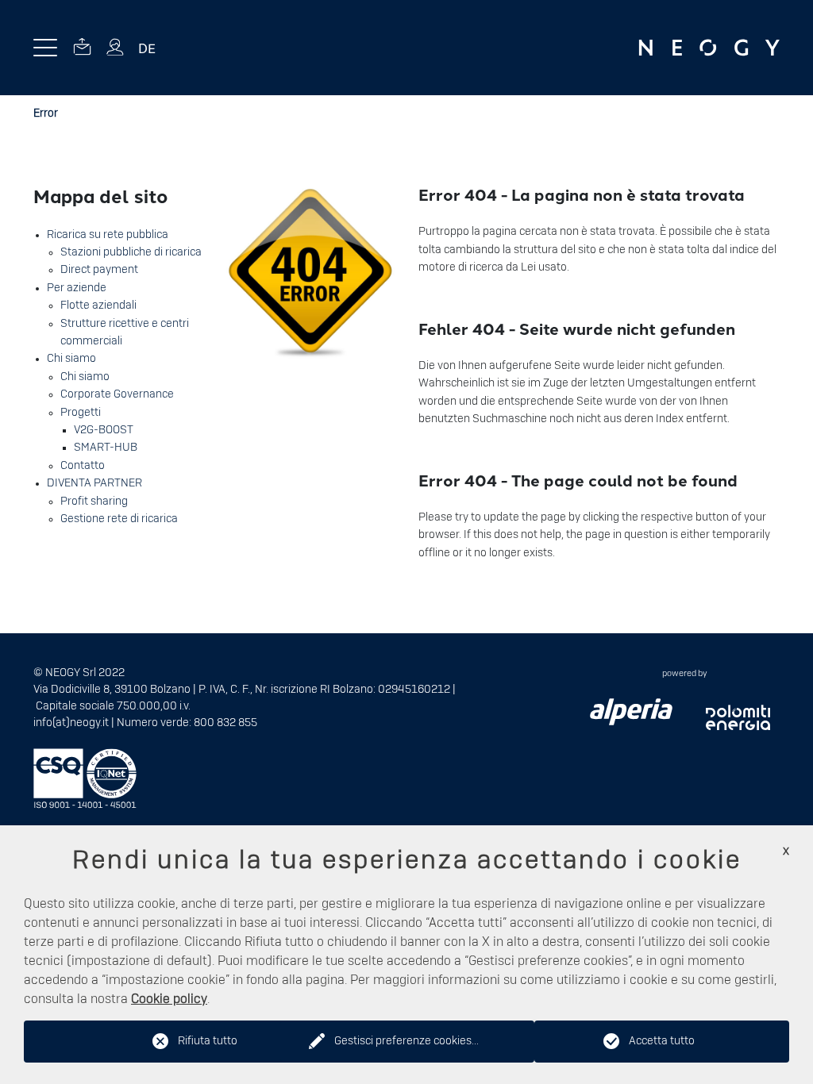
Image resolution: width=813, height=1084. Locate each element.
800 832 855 (225, 722)
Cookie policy (169, 999)
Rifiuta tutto (207, 1041)
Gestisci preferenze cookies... (406, 1041)
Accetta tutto (662, 1041)
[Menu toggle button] (45, 47)
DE (147, 47)
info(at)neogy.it (71, 722)
